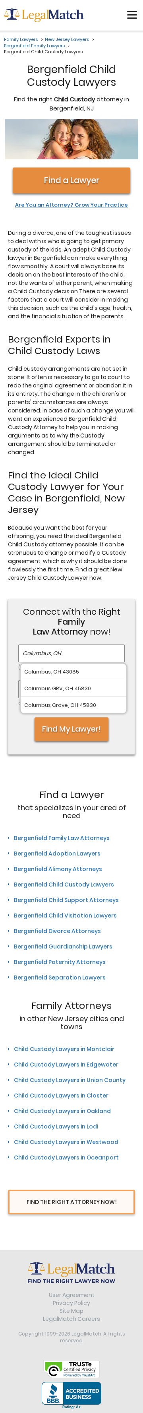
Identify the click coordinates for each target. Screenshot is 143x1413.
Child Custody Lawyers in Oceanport (66, 1157)
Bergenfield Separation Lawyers (60, 977)
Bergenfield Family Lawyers (34, 46)
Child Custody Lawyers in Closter (61, 1095)
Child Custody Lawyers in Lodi (56, 1126)
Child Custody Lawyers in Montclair (64, 1049)
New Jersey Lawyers (67, 39)
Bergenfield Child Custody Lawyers (64, 884)
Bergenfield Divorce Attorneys (57, 931)
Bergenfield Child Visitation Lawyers (65, 915)
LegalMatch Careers (71, 1319)
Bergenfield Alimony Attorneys (58, 869)
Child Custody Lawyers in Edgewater (66, 1064)
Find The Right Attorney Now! (72, 1202)
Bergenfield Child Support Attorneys (66, 900)
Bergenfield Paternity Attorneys (60, 962)
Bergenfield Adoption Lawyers (57, 853)
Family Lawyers (21, 39)
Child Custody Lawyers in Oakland (62, 1111)
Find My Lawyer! (71, 728)
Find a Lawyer (72, 180)
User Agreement (72, 1295)
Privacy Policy (71, 1303)
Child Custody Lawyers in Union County (70, 1080)
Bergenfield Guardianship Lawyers (63, 946)
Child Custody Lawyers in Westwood (66, 1142)
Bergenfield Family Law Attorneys (62, 838)
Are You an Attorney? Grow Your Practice (71, 205)
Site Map (71, 1311)
